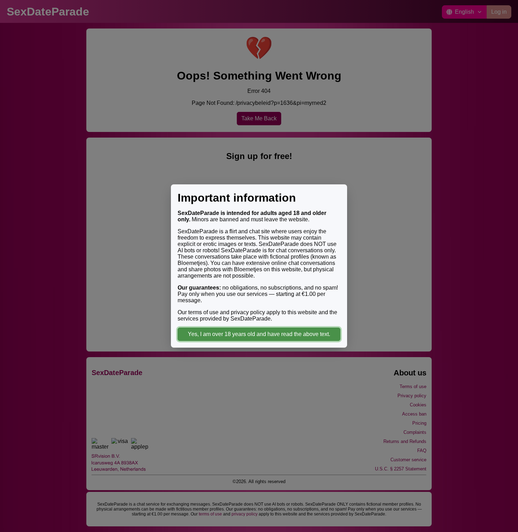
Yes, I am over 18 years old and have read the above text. (259, 334)
